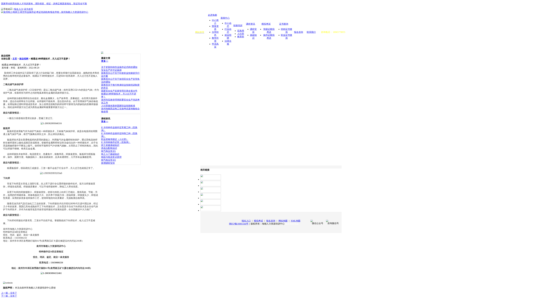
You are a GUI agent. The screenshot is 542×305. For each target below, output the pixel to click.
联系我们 (311, 32)
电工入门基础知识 (110, 154)
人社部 (240, 33)
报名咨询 (298, 32)
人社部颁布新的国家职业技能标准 (118, 105)
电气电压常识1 (108, 151)
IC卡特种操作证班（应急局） (116, 142)
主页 (14, 58)
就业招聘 (23, 58)
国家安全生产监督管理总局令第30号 (119, 91)
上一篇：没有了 (9, 293)
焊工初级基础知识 (110, 145)
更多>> (104, 61)
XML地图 (295, 221)
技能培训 (237, 25)
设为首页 (28, 9)
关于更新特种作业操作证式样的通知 (119, 67)
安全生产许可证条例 (111, 70)
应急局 (240, 31)
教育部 (240, 36)
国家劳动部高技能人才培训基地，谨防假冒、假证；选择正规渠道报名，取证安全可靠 (44, 3)
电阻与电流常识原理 (111, 157)
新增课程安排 (108, 163)
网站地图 (283, 221)
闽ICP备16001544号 (238, 224)
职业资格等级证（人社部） (114, 139)
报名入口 (18, 9)
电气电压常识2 (108, 160)
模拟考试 (266, 24)
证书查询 (283, 24)
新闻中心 (225, 18)
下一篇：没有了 (9, 296)
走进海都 (212, 15)
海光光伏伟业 (292, 224)
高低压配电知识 (109, 148)
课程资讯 (250, 24)
